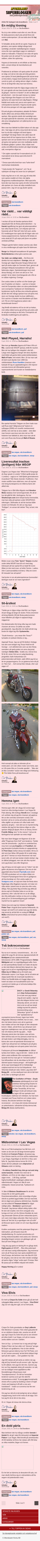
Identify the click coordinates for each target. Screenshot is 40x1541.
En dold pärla (11, 1425)
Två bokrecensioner (16, 945)
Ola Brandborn (24, 28)
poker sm (5, 934)
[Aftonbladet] (10, 2)
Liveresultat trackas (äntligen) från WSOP (16, 463)
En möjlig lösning (14, 25)
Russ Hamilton (19, 362)
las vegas (15, 452)
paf (25, 329)
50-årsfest (9, 603)
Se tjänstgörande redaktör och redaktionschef (19, 1533)
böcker (12, 1134)
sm (34, 937)
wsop (32, 456)
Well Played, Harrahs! (17, 338)
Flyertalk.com (25, 872)
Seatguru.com (7, 881)
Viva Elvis (8, 1292)
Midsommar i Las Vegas (18, 1142)
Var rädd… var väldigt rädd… (17, 213)
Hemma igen (10, 800)
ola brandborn (17, 202)
